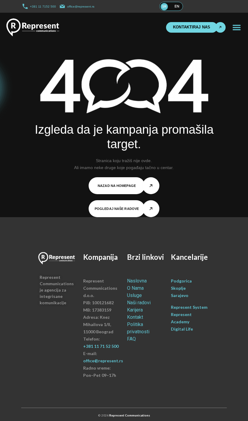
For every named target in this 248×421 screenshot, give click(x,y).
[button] (236, 27)
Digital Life (182, 328)
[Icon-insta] (208, 6)
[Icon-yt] (226, 6)
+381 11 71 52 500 (101, 346)
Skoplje (178, 288)
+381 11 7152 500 (43, 6)
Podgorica (181, 280)
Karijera (135, 310)
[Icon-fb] (202, 6)
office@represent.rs (80, 6)
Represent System (189, 307)
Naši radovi (139, 302)
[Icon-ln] (214, 6)
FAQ (131, 339)
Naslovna (137, 281)
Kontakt (135, 317)
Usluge (134, 295)
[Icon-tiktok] (220, 6)
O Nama (135, 288)
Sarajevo (179, 295)
